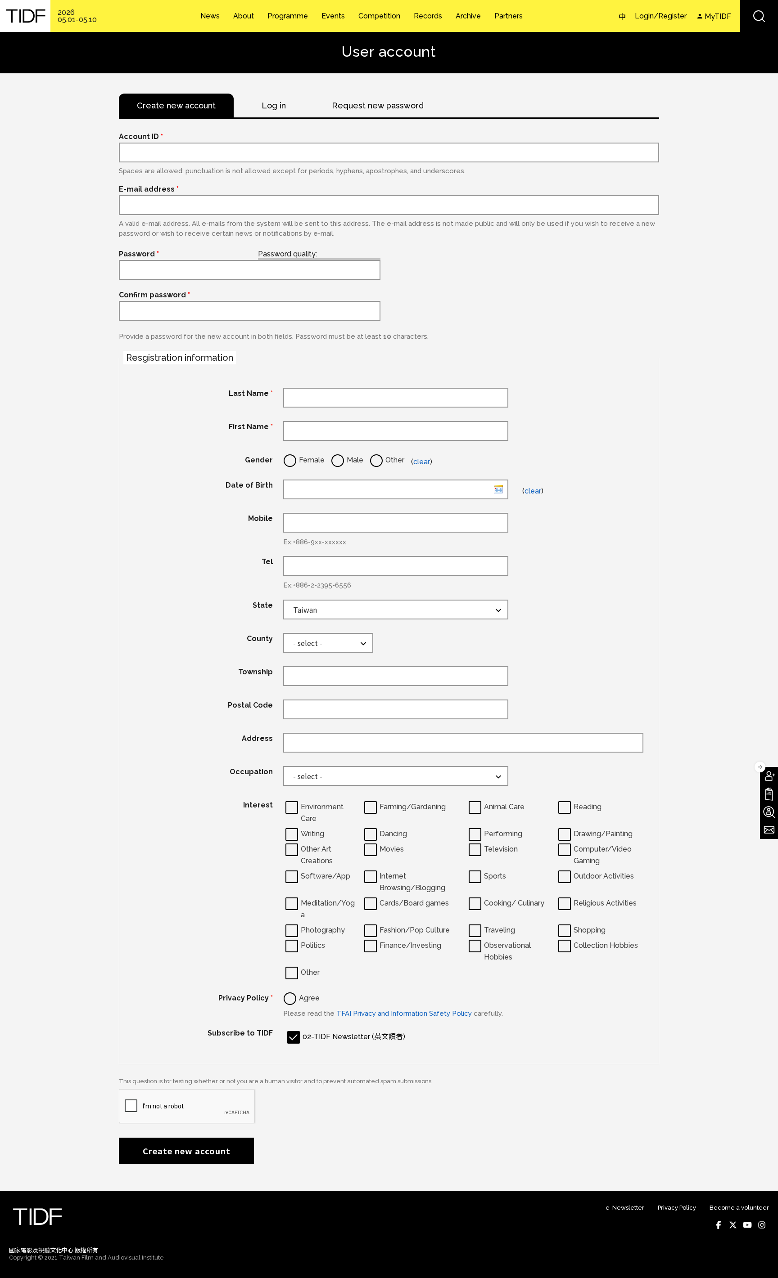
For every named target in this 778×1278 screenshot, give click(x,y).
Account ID (141, 136)
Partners (508, 16)
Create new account (187, 1151)
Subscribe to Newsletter (769, 830)
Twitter (733, 1225)
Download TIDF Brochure (769, 794)
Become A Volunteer (769, 812)
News (210, 16)
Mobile (260, 518)
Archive (468, 16)
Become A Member (769, 776)
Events (333, 16)
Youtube (747, 1225)
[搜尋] (759, 16)
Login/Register (661, 16)
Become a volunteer (739, 1207)
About (243, 16)
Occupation (251, 771)
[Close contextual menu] (760, 767)
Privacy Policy (245, 998)
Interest (258, 805)
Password (139, 254)
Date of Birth (249, 485)
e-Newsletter (625, 1207)
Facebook (718, 1225)
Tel (267, 561)
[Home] (25, 16)
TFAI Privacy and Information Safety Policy (404, 1013)
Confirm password (154, 295)
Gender (259, 460)
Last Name (251, 393)
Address (257, 738)
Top (760, 1258)
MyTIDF (718, 16)
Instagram (762, 1225)
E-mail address (149, 189)
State (263, 605)
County (260, 638)
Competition (379, 16)
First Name (251, 426)
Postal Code (250, 705)
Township (255, 672)
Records (428, 16)
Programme (287, 16)
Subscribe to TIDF (240, 1033)
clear (421, 461)
